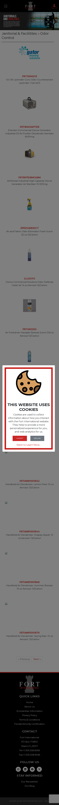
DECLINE (37, 438)
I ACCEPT (19, 438)
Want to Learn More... (28, 445)
